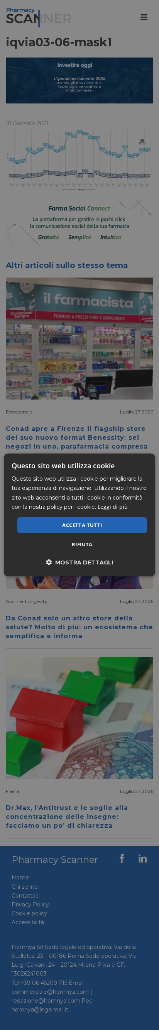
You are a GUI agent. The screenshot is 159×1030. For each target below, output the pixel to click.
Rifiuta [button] (82, 544)
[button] (79, 562)
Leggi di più (113, 506)
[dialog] (79, 515)
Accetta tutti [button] (82, 525)
